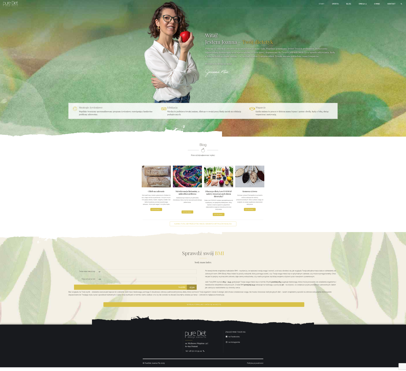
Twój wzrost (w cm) (88, 279)
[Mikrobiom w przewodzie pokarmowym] (187, 176)
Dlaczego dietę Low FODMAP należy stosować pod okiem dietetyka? (218, 194)
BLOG (348, 4)
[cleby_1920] (156, 176)
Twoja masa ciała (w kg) (87, 271)
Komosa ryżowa (250, 191)
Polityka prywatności (255, 363)
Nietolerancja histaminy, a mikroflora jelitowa (187, 192)
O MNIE (377, 4)
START (321, 4)
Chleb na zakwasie (156, 191)
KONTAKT (391, 4)
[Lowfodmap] (218, 176)
